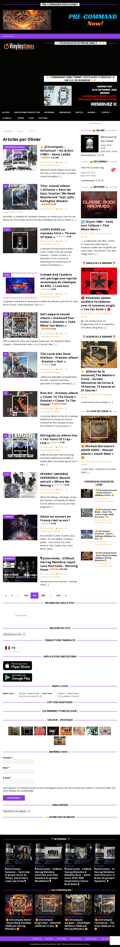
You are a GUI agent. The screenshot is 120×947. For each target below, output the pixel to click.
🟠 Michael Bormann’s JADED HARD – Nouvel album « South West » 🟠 (97, 451)
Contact (105, 112)
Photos (79, 112)
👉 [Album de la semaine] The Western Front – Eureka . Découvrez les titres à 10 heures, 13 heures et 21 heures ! (98, 380)
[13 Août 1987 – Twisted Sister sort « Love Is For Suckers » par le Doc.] (79, 731)
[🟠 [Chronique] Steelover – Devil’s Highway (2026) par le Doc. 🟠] (87, 534)
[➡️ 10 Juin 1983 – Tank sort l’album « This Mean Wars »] (99, 204)
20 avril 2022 (48, 162)
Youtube (105, 939)
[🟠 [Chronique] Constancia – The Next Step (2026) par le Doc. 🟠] (19, 904)
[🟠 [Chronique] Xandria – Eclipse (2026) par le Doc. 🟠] (48, 904)
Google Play (91, 939)
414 (58, 595)
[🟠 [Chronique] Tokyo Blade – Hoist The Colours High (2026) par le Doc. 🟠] (87, 512)
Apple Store (76, 939)
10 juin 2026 (89, 233)
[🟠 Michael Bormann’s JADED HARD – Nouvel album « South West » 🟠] (99, 429)
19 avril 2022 (48, 447)
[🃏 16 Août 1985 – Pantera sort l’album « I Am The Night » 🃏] (40, 731)
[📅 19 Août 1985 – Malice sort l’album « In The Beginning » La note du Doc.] (27, 731)
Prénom (8, 757)
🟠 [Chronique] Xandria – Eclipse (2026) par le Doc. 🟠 (48, 922)
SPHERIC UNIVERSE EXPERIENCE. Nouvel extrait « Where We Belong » (55, 479)
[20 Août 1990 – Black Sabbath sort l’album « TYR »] (14, 731)
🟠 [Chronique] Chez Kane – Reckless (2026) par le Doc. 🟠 (78, 922)
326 (43, 595)
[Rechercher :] (102, 123)
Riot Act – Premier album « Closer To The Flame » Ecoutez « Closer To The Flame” (59, 398)
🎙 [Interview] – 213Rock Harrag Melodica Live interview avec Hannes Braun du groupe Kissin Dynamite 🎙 (101, 875)
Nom (6, 767)
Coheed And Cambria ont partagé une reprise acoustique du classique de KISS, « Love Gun (58, 281)
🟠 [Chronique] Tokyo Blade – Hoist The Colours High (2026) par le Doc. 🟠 (105, 513)
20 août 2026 (102, 498)
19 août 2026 (102, 542)
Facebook (37, 939)
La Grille (6, 118)
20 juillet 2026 (89, 394)
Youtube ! (43, 118)
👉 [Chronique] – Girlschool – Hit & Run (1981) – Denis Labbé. (56, 152)
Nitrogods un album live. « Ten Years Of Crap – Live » (59, 439)
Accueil (6, 112)
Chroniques (65, 112)
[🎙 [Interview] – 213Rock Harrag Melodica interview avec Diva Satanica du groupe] (41, 854)
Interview (49, 112)
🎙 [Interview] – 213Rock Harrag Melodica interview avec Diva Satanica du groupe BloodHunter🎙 (41, 875)
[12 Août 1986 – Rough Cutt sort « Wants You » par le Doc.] (105, 731)
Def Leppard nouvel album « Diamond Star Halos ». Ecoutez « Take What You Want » (57, 321)
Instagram (61, 939)
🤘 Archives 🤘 (99, 186)
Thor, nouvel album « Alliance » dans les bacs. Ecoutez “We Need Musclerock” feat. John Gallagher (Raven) (57, 195)
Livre (31, 118)
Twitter (49, 939)
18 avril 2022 (48, 489)
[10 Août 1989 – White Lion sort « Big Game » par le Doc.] (60, 740)
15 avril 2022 (48, 573)
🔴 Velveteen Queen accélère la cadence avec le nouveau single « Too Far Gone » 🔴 (98, 303)
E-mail (7, 777)
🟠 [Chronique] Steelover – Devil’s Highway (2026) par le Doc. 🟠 (105, 535)
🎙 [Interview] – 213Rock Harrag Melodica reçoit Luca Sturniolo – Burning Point (59, 564)
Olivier (60, 162)
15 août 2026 (89, 461)
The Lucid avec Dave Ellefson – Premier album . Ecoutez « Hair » (59, 359)
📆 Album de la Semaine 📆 (99, 336)
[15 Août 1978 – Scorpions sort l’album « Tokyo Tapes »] (53, 731)
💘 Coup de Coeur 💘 (99, 411)
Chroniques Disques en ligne (99, 483)
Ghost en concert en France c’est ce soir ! (55, 520)
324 (26, 595)
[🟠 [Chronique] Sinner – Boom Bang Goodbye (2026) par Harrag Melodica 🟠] (87, 556)
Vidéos (21, 118)
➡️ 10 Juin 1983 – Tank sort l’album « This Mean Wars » (97, 225)
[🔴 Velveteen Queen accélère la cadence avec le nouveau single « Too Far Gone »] (99, 281)
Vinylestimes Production (27, 112)
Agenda (91, 112)
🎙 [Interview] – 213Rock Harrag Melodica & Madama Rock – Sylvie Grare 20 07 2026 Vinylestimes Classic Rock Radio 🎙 (71, 876)
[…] (59, 176)
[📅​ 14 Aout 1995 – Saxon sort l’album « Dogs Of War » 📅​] (66, 731)
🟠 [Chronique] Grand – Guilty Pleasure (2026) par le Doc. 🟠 (105, 492)
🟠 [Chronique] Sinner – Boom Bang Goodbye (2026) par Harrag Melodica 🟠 (106, 557)
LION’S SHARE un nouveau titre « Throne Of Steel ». (58, 233)
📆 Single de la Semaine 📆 (99, 263)
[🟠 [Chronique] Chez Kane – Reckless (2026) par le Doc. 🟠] (78, 904)
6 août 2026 (89, 313)
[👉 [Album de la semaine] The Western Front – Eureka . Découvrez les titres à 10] (99, 354)
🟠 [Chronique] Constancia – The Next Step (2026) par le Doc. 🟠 (18, 924)
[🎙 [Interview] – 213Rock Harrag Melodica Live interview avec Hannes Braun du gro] (101, 854)
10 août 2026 (102, 563)
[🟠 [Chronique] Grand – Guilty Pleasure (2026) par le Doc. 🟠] (87, 493)
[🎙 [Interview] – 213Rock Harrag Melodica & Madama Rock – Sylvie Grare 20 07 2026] (71, 854)
